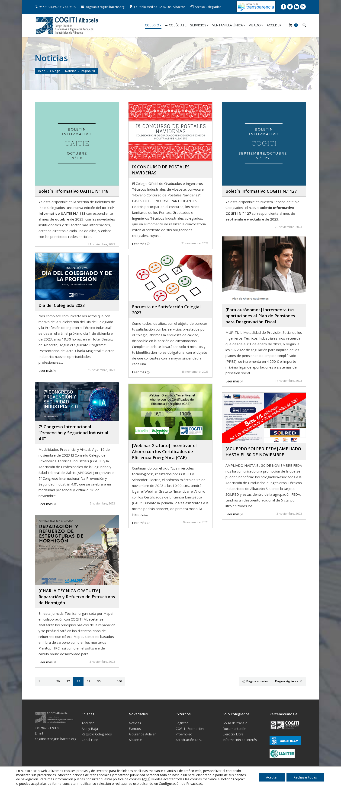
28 (78, 681)
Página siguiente (287, 681)
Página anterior (257, 681)
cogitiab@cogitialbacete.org (105, 7)
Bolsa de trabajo (235, 723)
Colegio (55, 71)
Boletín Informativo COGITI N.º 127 (261, 191)
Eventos (135, 728)
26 (58, 681)
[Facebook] (283, 6)
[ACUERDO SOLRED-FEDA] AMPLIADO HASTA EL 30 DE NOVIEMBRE (263, 451)
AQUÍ (146, 779)
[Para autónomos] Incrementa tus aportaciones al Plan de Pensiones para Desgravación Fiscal (260, 316)
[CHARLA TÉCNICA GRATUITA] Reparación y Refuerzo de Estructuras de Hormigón (77, 596)
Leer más (139, 244)
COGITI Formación (190, 728)
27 (68, 681)
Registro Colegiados (97, 734)
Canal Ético (90, 740)
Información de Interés (239, 740)
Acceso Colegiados (208, 7)
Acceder (88, 723)
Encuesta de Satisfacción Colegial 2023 (166, 309)
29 (88, 681)
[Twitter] (290, 6)
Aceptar (272, 777)
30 (98, 681)
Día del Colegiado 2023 (62, 305)
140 (119, 681)
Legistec (182, 723)
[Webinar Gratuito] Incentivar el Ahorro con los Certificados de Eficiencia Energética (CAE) (164, 451)
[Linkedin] (296, 6)
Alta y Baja (90, 728)
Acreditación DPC (189, 740)
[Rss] (303, 6)
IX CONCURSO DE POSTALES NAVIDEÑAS (161, 170)
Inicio (41, 71)
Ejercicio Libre (232, 734)
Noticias (135, 723)
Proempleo (184, 734)
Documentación (234, 728)
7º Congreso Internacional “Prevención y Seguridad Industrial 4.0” (73, 432)
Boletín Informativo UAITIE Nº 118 (73, 191)
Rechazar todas (305, 777)
